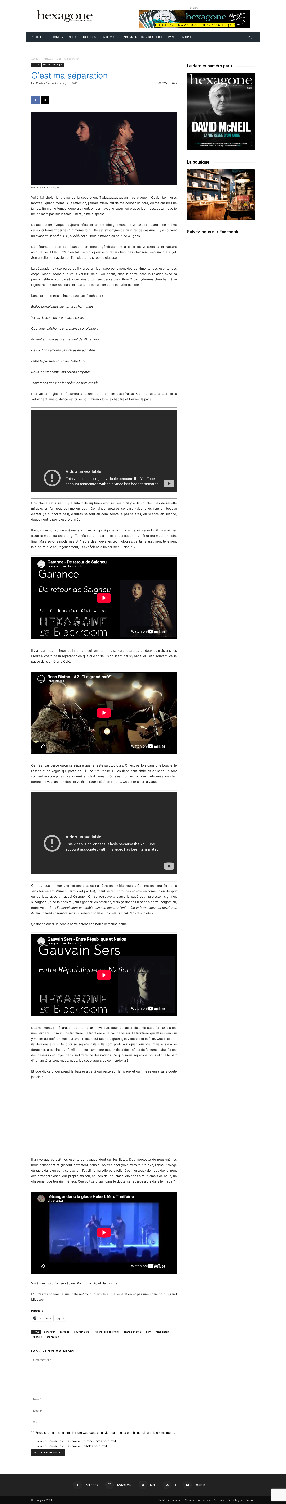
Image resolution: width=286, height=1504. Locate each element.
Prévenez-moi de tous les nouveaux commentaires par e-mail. (76, 1441)
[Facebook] (35, 100)
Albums (189, 1500)
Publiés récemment (169, 1500)
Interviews (204, 1500)
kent (148, 1331)
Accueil (35, 58)
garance (64, 1331)
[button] (250, 37)
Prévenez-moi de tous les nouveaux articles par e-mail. (71, 1446)
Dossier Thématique (52, 64)
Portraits (219, 1500)
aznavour (49, 1331)
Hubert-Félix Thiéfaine (107, 1331)
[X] (45, 100)
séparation (52, 1336)
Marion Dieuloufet (47, 83)
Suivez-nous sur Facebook (212, 231)
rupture (37, 1336)
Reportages (235, 1500)
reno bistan (162, 1331)
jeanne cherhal (133, 1331)
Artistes (48, 58)
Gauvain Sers (81, 1331)
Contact (250, 1500)
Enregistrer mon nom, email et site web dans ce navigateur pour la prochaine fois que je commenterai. (105, 1432)
